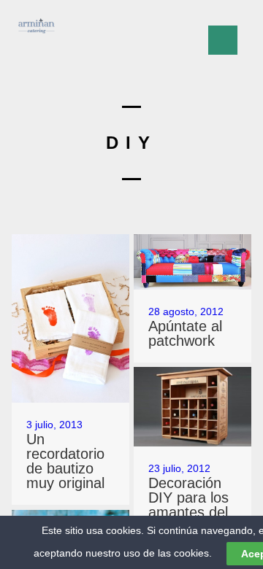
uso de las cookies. (167, 553)
